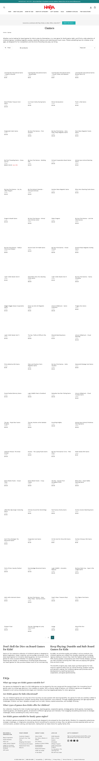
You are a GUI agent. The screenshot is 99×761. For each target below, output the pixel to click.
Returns (21, 747)
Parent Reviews (7, 739)
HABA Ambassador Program (56, 746)
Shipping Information (25, 742)
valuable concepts (29, 701)
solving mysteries (34, 658)
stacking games (30, 657)
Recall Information (40, 748)
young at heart (71, 686)
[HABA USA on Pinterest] (77, 741)
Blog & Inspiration (8, 737)
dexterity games (23, 711)
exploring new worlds (10, 660)
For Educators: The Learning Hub (56, 749)
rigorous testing (55, 657)
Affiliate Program (56, 744)
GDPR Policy (48, 759)
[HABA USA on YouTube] (74, 741)
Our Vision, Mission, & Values (41, 738)
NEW (9, 11)
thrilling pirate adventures (37, 660)
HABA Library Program (9, 743)
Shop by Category (42, 11)
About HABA (38, 736)
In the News (38, 752)
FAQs (20, 740)
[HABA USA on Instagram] (68, 741)
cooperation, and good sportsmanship (62, 672)
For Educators (85, 11)
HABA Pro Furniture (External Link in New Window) (9, 747)
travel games (88, 709)
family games (79, 709)
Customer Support (24, 736)
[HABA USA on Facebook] (71, 741)
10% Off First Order (56, 752)
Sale (62, 11)
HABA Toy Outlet (39, 750)
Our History (38, 741)
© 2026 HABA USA (19, 759)
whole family (65, 720)
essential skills (83, 722)
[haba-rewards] (88, 7)
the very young (56, 686)
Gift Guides (54, 11)
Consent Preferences (79, 759)
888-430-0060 (29, 759)
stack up (75, 666)
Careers (53, 740)
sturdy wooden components (63, 658)
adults (42, 688)
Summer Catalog (72, 11)
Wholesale (54, 742)
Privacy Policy (56, 759)
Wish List (5, 741)
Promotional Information (26, 744)
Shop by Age (29, 11)
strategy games (69, 709)
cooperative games (57, 709)
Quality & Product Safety (42, 743)
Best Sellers (18, 11)
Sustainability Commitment (39, 746)
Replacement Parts (24, 745)
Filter (9, 47)
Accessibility (39, 759)
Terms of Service (67, 759)
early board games (9, 657)
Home (4, 32)
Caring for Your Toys (24, 738)
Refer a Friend (55, 738)
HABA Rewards (55, 736)
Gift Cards (6, 750)
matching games (8, 711)
